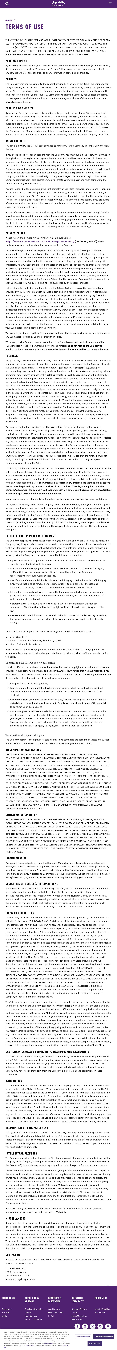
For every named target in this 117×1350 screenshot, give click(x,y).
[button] (7, 3)
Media (4, 1316)
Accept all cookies (94, 1343)
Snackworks (100, 1313)
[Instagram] (100, 1326)
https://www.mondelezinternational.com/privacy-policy (39, 241)
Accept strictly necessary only (104, 1336)
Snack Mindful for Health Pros (79, 1318)
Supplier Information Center (34, 1311)
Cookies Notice (48, 1343)
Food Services (31, 1316)
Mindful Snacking (102, 1309)
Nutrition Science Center (79, 1311)
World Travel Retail (33, 1319)
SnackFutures (54, 1309)
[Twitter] (93, 1326)
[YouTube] (108, 1326)
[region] (58, 1339)
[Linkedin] (85, 1326)
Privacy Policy (30, 1345)
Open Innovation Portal (55, 1314)
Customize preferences (83, 1336)
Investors (6, 1313)
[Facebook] (77, 1326)
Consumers (6, 1309)
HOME (9, 20)
